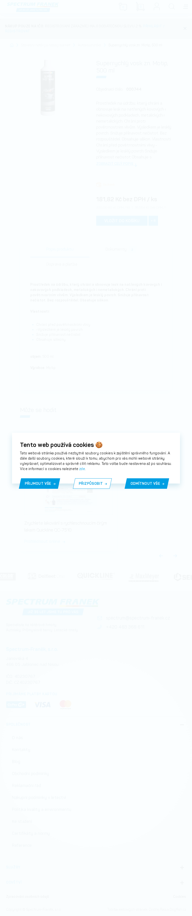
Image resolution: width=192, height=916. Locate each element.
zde (82, 469)
